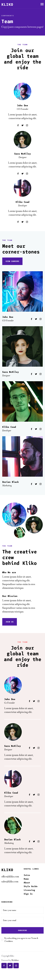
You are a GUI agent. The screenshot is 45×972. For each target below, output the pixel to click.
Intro (27, 875)
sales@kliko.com (9, 881)
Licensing (29, 890)
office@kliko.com (10, 876)
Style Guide (31, 886)
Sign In (28, 894)
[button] (42, 4)
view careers (12, 261)
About (27, 882)
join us (10, 622)
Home (26, 879)
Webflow (15, 960)
